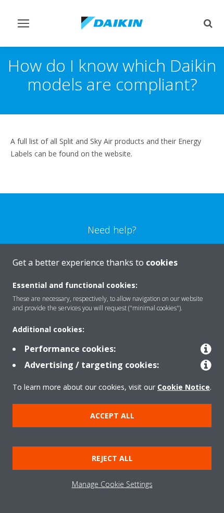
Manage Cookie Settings (112, 484)
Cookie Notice (183, 387)
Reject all (112, 458)
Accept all (112, 415)
